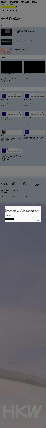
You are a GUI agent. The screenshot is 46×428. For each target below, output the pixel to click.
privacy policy (34, 211)
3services (9, 214)
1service (9, 216)
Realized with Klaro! (37, 220)
